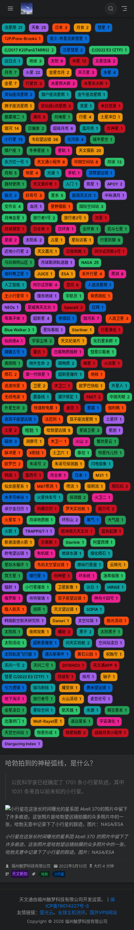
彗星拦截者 (102, 351)
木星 (79, 61)
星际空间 (43, 710)
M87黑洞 (47, 486)
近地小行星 (16, 251)
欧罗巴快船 (90, 385)
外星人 (119, 385)
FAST (93, 396)
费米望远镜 (98, 687)
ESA (67, 273)
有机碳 (45, 553)
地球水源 (71, 553)
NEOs (12, 307)
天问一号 (14, 665)
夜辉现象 (39, 631)
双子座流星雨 (83, 419)
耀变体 (69, 687)
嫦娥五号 (14, 351)
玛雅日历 (47, 508)
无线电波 (14, 396)
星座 (11, 240)
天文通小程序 (51, 161)
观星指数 (76, 732)
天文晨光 (47, 251)
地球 (35, 61)
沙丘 (92, 587)
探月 (88, 676)
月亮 (11, 72)
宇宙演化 (109, 721)
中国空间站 (86, 161)
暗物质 (66, 363)
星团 (114, 430)
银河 (12, 128)
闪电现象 (101, 463)
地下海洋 (14, 698)
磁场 (11, 441)
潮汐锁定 (67, 396)
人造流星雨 (99, 284)
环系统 (86, 575)
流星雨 (13, 27)
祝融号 (114, 654)
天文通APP (105, 665)
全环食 (90, 228)
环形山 (70, 519)
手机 (74, 173)
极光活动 (116, 620)
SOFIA (94, 609)
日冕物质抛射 (67, 351)
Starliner (82, 329)
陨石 (11, 374)
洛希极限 (113, 575)
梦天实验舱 (77, 508)
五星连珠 (105, 61)
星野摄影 (60, 206)
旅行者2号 (75, 217)
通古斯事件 (56, 654)
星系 (57, 195)
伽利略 (116, 407)
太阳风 (12, 631)
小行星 (13, 139)
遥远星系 (80, 721)
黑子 (85, 631)
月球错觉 (14, 228)
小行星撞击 (37, 587)
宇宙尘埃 (42, 340)
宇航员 (73, 296)
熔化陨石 (100, 553)
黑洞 (117, 273)
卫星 (39, 385)
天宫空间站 (16, 732)
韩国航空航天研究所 (24, 620)
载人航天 (14, 609)
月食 (82, 27)
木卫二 (62, 385)
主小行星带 (16, 296)
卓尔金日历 (16, 508)
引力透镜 (14, 687)
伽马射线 (43, 687)
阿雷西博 (103, 542)
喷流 (72, 486)
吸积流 (95, 486)
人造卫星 (118, 318)
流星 (101, 217)
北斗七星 (117, 228)
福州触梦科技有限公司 (30, 866)
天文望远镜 (65, 609)
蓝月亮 (90, 128)
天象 (39, 27)
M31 (102, 475)
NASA (90, 262)
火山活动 (71, 698)
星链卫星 (89, 430)
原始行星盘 (89, 564)
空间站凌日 (110, 642)
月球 (114, 161)
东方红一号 (16, 161)
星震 (93, 407)
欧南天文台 (84, 195)
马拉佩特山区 (18, 262)
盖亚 (72, 407)
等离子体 (14, 318)
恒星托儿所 (110, 452)
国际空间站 (91, 206)
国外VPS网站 (103, 912)
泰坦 (83, 452)
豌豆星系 (117, 710)
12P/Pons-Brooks (23, 38)
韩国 (10, 475)
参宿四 (66, 318)
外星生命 (15, 407)
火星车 (12, 519)
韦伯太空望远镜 (52, 564)
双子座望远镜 (71, 598)
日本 (81, 475)
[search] (111, 8)
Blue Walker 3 (19, 329)
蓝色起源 (111, 531)
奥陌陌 (12, 363)
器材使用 (14, 184)
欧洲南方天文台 (76, 531)
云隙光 (118, 564)
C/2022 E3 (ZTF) (109, 50)
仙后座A (14, 340)
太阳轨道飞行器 (20, 654)
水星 (109, 72)
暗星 (89, 363)
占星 (56, 240)
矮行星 (37, 575)
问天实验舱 (77, 642)
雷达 (39, 351)
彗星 (104, 27)
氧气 (93, 519)
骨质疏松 (100, 296)
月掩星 (62, 117)
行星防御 (110, 240)
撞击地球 (47, 296)
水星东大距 (95, 83)
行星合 (34, 83)
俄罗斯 (12, 598)
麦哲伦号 (100, 698)
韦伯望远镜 (45, 139)
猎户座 (12, 150)
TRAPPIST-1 (38, 531)
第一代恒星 (37, 374)
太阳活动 (14, 642)
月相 (11, 173)
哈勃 (31, 430)
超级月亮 (63, 128)
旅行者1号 (44, 217)
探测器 (78, 497)
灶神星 (115, 128)
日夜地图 (76, 251)
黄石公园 (87, 654)
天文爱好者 (45, 184)
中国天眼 (119, 396)
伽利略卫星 (16, 273)
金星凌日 (14, 710)
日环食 (66, 228)
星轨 (64, 150)
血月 (36, 206)
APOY (114, 184)
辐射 (10, 587)
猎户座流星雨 (55, 94)
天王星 (86, 72)
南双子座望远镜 (20, 419)
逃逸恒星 (14, 385)
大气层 (115, 519)
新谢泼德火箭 (18, 542)
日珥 (97, 307)
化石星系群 (105, 340)
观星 (92, 184)
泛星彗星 (73, 50)
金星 (11, 83)
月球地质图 (41, 519)
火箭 (10, 531)
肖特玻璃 (39, 598)
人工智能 (14, 284)
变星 (86, 105)
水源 (92, 710)
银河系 (91, 318)
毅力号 (106, 508)
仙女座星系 (16, 486)
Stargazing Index (22, 743)
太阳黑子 (110, 631)
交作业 (13, 206)
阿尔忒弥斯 (45, 284)
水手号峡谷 (16, 497)
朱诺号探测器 (68, 463)
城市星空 (102, 139)
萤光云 (46, 912)
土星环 (114, 419)
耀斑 (64, 631)
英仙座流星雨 (18, 94)
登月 (72, 284)
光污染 (75, 139)
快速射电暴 (45, 407)
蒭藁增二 (14, 117)
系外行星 (92, 273)
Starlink (75, 542)
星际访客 (81, 240)
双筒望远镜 (100, 173)
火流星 (112, 363)
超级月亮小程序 (110, 732)
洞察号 (34, 441)
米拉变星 (110, 105)
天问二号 (43, 665)
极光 (11, 195)
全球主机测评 (71, 912)
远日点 (12, 61)
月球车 (65, 676)
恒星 (32, 173)
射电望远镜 (16, 553)
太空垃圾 (88, 620)
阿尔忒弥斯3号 (110, 251)
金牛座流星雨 (91, 94)
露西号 (33, 475)
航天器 (69, 710)
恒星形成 (47, 732)
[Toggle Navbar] (124, 8)
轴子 (109, 676)
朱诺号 (38, 463)
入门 (71, 184)
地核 (96, 374)
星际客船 (53, 329)
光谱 (53, 173)
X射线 (36, 452)
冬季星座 (39, 150)
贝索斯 (49, 542)
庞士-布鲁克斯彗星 (68, 38)
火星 (33, 72)
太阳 (57, 61)
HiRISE (115, 587)
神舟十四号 (106, 598)
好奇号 (34, 195)
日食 (61, 27)
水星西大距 (63, 83)
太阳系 (34, 240)
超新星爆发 (45, 642)
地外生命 (39, 363)
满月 (39, 117)
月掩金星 (14, 217)
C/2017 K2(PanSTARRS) (29, 50)
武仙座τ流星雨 (56, 105)
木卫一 (58, 441)
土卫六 (60, 452)
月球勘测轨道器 (56, 262)
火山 (81, 441)
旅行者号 (43, 698)
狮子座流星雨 (18, 105)
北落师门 (14, 721)
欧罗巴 (12, 463)
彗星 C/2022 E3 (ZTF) (26, 676)
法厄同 (52, 419)
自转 (39, 609)
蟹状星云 (106, 441)
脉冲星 (12, 452)
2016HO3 (73, 665)
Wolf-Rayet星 (47, 721)
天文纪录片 (72, 340)
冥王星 (12, 575)
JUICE (44, 273)
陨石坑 (120, 486)
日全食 (41, 228)
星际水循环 (16, 564)
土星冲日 (110, 117)
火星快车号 (48, 497)
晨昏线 (41, 396)
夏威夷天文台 (41, 307)
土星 (11, 430)
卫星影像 (67, 587)
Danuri (61, 620)
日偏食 (36, 128)
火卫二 (102, 497)
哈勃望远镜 (58, 430)
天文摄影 (90, 150)
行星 (85, 117)
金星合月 (59, 72)
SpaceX (73, 307)
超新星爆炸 (70, 374)
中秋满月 (114, 195)
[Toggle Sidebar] (11, 8)
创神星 (62, 575)
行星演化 (110, 329)
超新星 (41, 318)
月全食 (58, 475)
